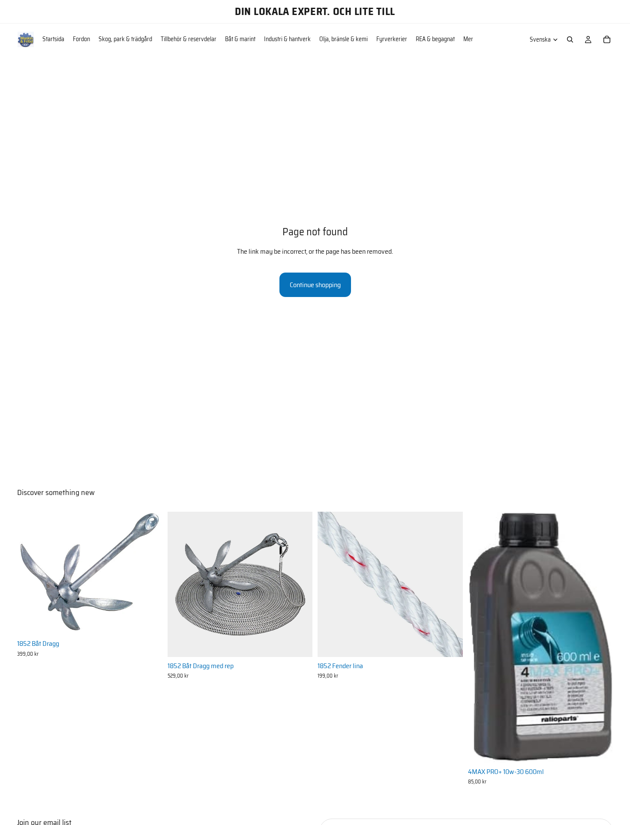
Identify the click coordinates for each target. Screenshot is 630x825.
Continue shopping (315, 284)
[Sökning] (570, 39)
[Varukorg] (606, 39)
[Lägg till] (149, 622)
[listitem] (468, 39)
